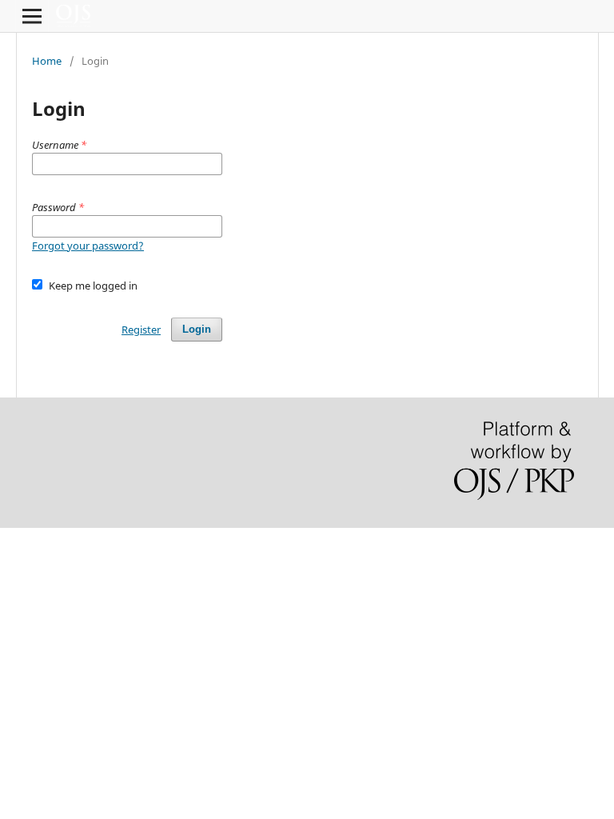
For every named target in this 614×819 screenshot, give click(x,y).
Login (196, 329)
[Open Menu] (32, 16)
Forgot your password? (88, 245)
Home (47, 61)
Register (141, 329)
